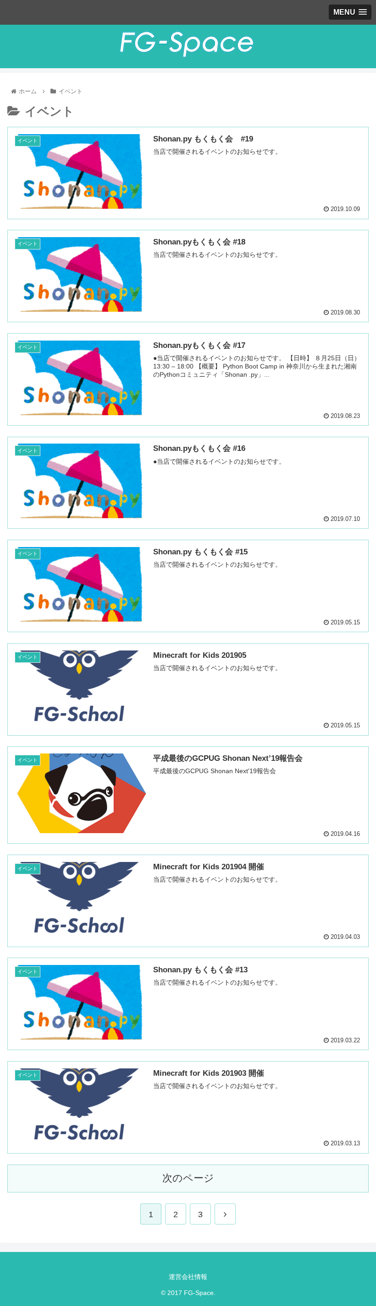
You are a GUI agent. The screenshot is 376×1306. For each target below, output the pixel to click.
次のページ (188, 1178)
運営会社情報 (188, 1276)
